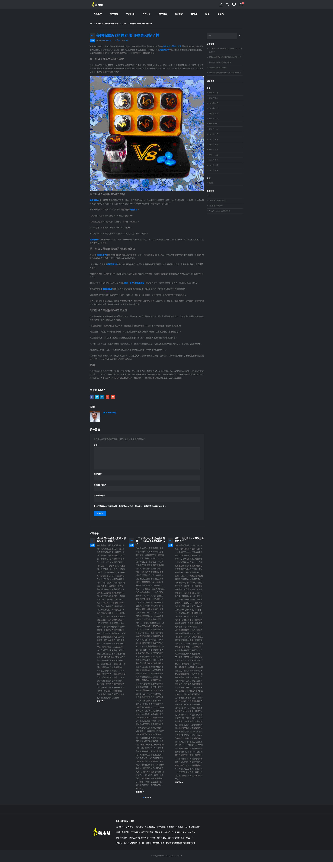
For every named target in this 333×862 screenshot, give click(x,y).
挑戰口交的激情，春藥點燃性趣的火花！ (150, 540)
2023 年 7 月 (213, 150)
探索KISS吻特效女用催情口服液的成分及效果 (225, 57)
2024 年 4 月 (213, 113)
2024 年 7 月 (213, 98)
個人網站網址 (99, 495)
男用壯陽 (130, 13)
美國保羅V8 (95, 200)
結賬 (207, 13)
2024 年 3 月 (213, 119)
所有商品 (98, 13)
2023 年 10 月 (214, 134)
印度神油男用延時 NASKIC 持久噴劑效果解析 (225, 73)
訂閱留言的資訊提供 (216, 206)
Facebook (92, 397)
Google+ (107, 397)
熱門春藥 (114, 13)
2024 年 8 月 (213, 93)
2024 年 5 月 (213, 108)
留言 (96, 445)
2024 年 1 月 (213, 124)
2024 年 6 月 (213, 103)
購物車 (194, 13)
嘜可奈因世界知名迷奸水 (217, 68)
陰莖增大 (163, 13)
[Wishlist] (234, 4)
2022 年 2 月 (213, 170)
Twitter (97, 397)
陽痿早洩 (133, 209)
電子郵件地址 (100, 484)
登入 (210, 195)
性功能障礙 (139, 283)
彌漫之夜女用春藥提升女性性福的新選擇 (189, 540)
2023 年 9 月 (213, 139)
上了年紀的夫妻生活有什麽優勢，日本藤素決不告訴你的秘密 (111, 541)
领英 (102, 397)
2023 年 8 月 (213, 144)
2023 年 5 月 (213, 160)
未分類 (117, 40)
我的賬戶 (179, 13)
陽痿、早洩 (128, 283)
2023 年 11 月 (213, 129)
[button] (144, 797)
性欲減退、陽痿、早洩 (172, 46)
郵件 (113, 397)
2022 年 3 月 (213, 165)
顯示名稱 (98, 473)
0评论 (126, 40)
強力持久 (146, 13)
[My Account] (220, 4)
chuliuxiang (106, 40)
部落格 (220, 13)
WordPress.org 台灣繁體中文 (219, 211)
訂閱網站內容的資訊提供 (217, 200)
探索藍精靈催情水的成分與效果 (220, 62)
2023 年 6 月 (213, 155)
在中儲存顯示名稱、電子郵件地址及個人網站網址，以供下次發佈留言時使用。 (131, 506)
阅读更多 (100, 792)
